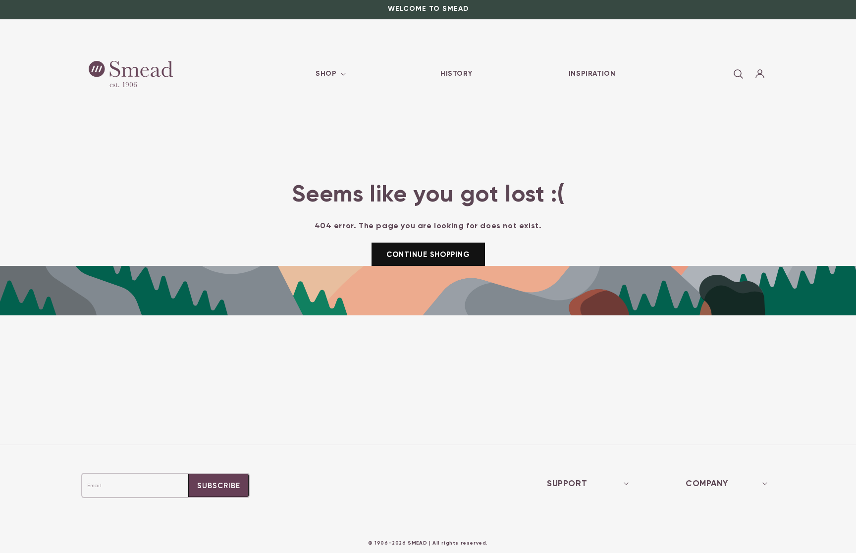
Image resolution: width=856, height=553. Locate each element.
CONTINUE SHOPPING (428, 254)
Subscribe (218, 485)
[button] (330, 73)
